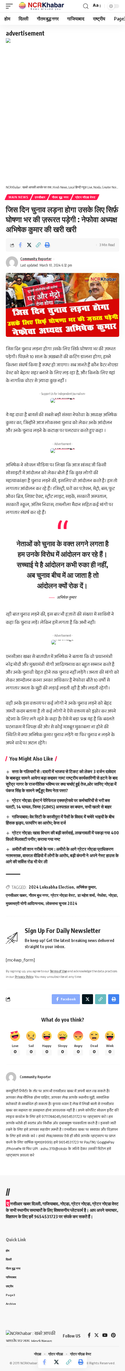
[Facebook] (89, 1336)
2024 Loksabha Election (51, 887)
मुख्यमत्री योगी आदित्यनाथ (24, 903)
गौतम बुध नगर (38, 895)
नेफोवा (101, 895)
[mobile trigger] (11, 6)
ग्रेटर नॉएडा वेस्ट (85, 197)
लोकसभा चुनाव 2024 (61, 903)
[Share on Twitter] (29, 245)
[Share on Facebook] (20, 245)
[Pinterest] (113, 1336)
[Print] (47, 245)
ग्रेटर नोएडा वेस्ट (63, 895)
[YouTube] (105, 1336)
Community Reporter (35, 259)
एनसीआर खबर (16, 895)
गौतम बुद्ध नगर (60, 197)
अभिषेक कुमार (86, 887)
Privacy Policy (24, 977)
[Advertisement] (62, 110)
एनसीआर (40, 197)
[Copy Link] (38, 245)
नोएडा (112, 895)
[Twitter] (96, 1336)
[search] (86, 6)
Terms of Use (58, 972)
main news (18, 197)
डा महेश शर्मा (86, 895)
